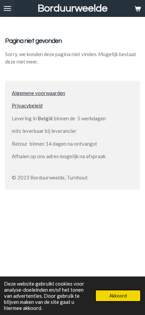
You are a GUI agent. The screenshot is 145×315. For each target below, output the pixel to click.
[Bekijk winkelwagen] (137, 8)
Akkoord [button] (118, 295)
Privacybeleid (27, 105)
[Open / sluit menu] (7, 8)
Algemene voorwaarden (38, 93)
